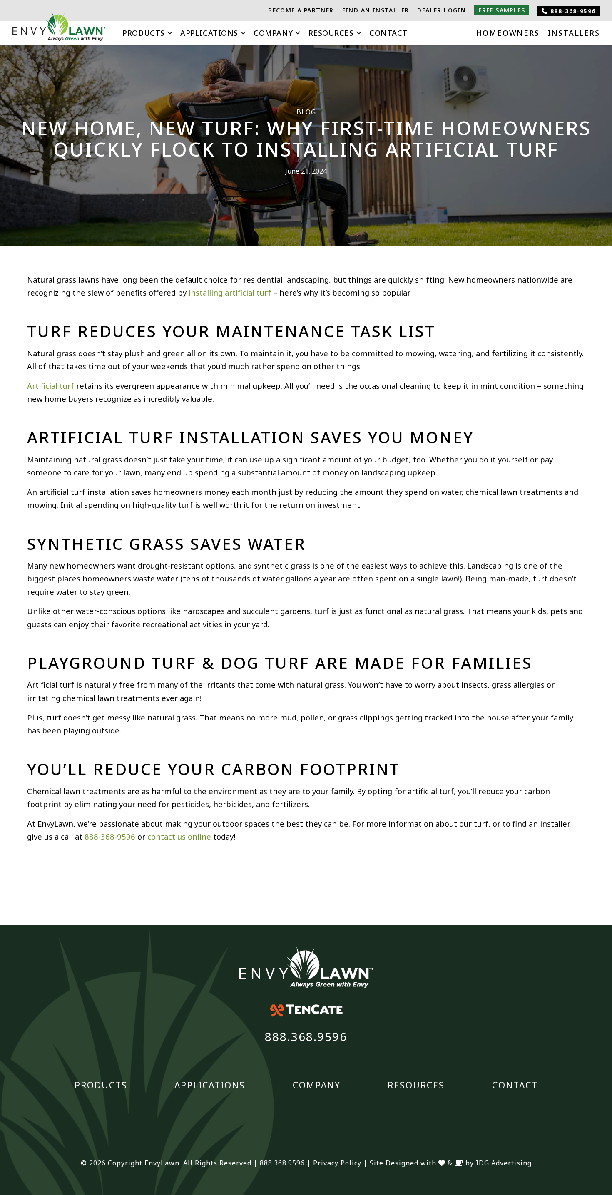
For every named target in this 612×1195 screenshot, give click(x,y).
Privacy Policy (337, 1163)
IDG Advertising (504, 1163)
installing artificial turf (230, 292)
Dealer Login (441, 10)
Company (273, 33)
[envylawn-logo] (59, 28)
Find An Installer (375, 10)
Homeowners (508, 33)
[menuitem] (301, 10)
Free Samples (501, 10)
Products (143, 33)
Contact (388, 33)
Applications (209, 33)
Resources (331, 33)
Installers (574, 33)
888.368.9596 (306, 1036)
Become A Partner (300, 10)
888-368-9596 (571, 11)
